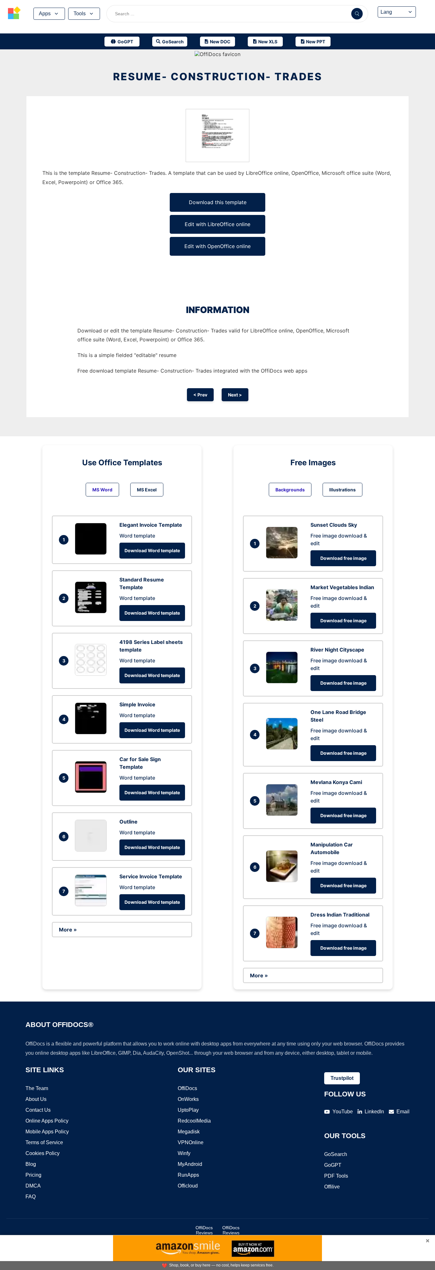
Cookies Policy (42, 1153)
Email (403, 1111)
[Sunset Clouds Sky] (283, 556)
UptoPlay (188, 1110)
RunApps (188, 1175)
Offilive (332, 1186)
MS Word (102, 489)
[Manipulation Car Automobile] (283, 880)
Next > (235, 394)
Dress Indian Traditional (339, 914)
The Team (36, 1088)
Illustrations (342, 489)
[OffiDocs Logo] (14, 13)
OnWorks (188, 1099)
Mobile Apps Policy (47, 1131)
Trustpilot (342, 1078)
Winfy (184, 1153)
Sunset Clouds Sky (333, 525)
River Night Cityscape (337, 649)
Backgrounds (290, 489)
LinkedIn (374, 1111)
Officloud (188, 1185)
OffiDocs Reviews (204, 1230)
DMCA (33, 1185)
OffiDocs (187, 1088)
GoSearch (335, 1154)
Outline (128, 821)
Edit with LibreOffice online (217, 224)
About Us (35, 1099)
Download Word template (152, 550)
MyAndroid (190, 1164)
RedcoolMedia (194, 1121)
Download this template (217, 202)
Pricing (33, 1175)
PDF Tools (336, 1176)
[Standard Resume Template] (92, 611)
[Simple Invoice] (92, 732)
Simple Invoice (137, 704)
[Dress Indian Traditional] (283, 946)
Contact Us (38, 1110)
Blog (30, 1164)
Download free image (343, 558)
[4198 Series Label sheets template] (92, 674)
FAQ (30, 1196)
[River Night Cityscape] (283, 681)
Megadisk (189, 1131)
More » (68, 929)
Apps (45, 13)
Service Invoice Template (150, 876)
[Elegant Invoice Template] (92, 553)
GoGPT (332, 1165)
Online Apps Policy (46, 1121)
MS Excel (147, 489)
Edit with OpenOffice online (217, 246)
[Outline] (92, 849)
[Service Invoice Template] (92, 904)
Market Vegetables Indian (342, 587)
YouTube (342, 1111)
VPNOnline (190, 1142)
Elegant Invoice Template (150, 525)
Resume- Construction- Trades (217, 76)
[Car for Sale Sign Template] (92, 791)
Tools (80, 13)
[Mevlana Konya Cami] (283, 814)
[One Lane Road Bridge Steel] (283, 748)
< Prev (200, 394)
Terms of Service (44, 1142)
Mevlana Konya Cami (336, 782)
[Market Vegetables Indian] (283, 619)
